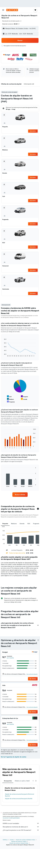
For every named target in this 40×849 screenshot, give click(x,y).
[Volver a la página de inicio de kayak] (12, 10)
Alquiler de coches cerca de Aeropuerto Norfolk (18, 798)
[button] (3, 10)
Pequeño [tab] (5, 523)
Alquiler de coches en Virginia (18, 841)
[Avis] (35, 685)
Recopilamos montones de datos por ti (15, 827)
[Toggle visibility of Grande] (24, 399)
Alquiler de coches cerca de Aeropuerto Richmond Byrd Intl (19, 795)
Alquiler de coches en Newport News (18, 843)
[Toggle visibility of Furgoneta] (11, 402)
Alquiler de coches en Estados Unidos (25, 839)
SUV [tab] (28, 523)
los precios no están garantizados (11, 818)
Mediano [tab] (14, 523)
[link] (20, 494)
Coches (12, 839)
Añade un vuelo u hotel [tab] (22, 781)
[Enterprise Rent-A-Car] (35, 718)
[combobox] (11, 21)
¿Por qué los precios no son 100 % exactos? (17, 830)
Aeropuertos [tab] (8, 781)
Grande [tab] (22, 523)
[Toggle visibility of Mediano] (10, 399)
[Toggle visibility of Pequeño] (24, 396)
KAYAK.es (5, 839)
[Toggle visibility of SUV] (9, 396)
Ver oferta (33, 131)
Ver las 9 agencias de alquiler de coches (13, 757)
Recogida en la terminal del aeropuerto (15, 45)
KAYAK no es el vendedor (11, 823)
